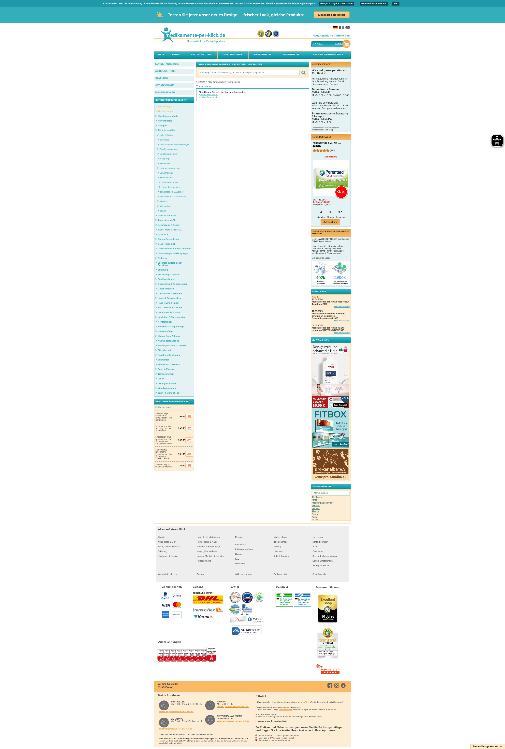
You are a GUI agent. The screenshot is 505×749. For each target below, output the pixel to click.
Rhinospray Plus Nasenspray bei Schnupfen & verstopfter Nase (163, 440)
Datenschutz (318, 551)
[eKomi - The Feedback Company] (260, 33)
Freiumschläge (281, 574)
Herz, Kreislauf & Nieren (208, 537)
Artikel (318, 44)
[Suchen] (303, 73)
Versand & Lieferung (167, 574)
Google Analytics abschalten (336, 3)
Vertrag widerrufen (321, 565)
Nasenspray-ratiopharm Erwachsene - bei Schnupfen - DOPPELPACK (163, 454)
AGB (314, 546)
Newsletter (240, 563)
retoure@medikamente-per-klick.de (233, 706)
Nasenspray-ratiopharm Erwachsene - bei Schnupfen (163, 416)
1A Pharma (317, 497)
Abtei (314, 500)
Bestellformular (319, 574)
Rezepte (239, 537)
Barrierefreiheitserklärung (324, 556)
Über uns (278, 551)
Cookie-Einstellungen (322, 561)
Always (315, 511)
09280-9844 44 (165, 687)
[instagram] (337, 685)
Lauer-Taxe (304, 702)
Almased (316, 505)
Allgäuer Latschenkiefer (323, 503)
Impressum (317, 537)
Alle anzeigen (164, 407)
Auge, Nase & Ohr (167, 542)
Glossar (239, 554)
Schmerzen (240, 544)
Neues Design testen (331, 15)
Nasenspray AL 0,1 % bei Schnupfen (164, 465)
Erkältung (162, 551)
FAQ (237, 559)
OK (396, 3)
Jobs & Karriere (281, 556)
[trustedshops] (268, 33)
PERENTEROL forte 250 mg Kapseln (327, 144)
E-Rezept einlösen (244, 549)
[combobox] (249, 73)
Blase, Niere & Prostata (169, 546)
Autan (314, 517)
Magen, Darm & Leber (207, 551)
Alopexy (316, 508)
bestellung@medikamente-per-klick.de (176, 712)
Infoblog (277, 546)
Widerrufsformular (243, 574)
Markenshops (280, 537)
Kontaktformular (320, 542)
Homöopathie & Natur (207, 542)
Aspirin (315, 514)
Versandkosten (285, 710)
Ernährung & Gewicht (168, 556)
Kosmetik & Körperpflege (208, 546)
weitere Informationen (373, 3)
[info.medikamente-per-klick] (344, 685)
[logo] (192, 36)
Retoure (200, 574)
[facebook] (330, 685)
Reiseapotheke (204, 561)
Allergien (162, 537)
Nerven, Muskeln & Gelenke (210, 556)
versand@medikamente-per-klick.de (233, 721)
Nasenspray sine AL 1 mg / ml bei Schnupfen (163, 428)
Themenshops (281, 542)
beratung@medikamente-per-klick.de (175, 729)
